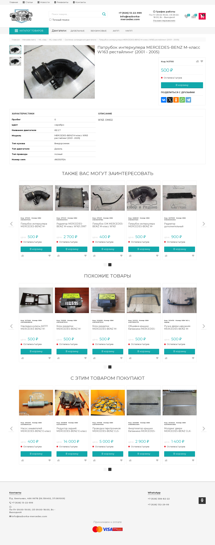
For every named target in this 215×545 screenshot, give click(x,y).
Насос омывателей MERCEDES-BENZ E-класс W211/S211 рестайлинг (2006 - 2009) (36, 430)
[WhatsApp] (182, 100)
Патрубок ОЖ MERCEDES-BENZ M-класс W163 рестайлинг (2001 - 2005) (107, 225)
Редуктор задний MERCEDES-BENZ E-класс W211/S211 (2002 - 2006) (72, 430)
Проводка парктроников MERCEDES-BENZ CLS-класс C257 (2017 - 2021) (106, 430)
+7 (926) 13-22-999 (130, 13)
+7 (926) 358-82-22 (159, 499)
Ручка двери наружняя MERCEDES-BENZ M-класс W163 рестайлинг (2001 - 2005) (177, 327)
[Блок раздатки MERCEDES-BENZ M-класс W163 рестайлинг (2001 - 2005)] (72, 300)
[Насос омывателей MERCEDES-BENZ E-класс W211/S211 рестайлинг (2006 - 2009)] (36, 403)
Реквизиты (62, 2)
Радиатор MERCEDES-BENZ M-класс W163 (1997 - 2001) (71, 225)
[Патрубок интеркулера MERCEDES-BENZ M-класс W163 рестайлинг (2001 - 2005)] (36, 198)
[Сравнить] (197, 61)
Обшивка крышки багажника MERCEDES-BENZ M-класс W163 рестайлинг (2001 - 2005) (142, 327)
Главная (14, 2)
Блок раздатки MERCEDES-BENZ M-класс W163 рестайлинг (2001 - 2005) (70, 327)
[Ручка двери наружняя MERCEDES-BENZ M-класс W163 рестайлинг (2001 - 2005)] (180, 300)
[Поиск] (104, 14)
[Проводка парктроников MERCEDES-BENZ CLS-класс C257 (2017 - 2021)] (108, 403)
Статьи (29, 2)
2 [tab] (109, 264)
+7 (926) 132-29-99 (158, 504)
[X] (170, 100)
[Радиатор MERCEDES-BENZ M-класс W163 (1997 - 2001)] (72, 198)
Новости (45, 2)
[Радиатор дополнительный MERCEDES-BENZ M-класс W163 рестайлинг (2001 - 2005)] (180, 198)
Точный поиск (60, 19)
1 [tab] (105, 264)
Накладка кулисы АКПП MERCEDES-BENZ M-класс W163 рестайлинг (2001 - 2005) (34, 327)
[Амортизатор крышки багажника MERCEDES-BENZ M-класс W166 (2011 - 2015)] (144, 403)
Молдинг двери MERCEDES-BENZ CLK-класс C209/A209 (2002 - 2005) (178, 430)
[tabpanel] (108, 220)
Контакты (80, 2)
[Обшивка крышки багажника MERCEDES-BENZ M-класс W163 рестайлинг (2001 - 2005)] (144, 300)
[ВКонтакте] (164, 100)
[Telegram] (188, 100)
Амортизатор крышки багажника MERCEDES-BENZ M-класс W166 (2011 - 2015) (143, 430)
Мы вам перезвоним (164, 20)
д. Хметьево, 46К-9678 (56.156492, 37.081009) (38, 498)
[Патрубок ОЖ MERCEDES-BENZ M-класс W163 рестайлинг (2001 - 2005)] (108, 198)
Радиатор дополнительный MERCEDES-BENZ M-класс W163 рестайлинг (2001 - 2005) (177, 225)
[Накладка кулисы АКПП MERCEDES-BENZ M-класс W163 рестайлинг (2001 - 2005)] (36, 300)
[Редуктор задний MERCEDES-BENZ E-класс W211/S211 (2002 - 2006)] (72, 403)
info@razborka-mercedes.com (130, 18)
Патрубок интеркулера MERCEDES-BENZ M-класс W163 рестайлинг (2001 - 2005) (34, 225)
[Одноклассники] (176, 100)
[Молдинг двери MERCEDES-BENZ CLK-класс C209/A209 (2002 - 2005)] (180, 403)
